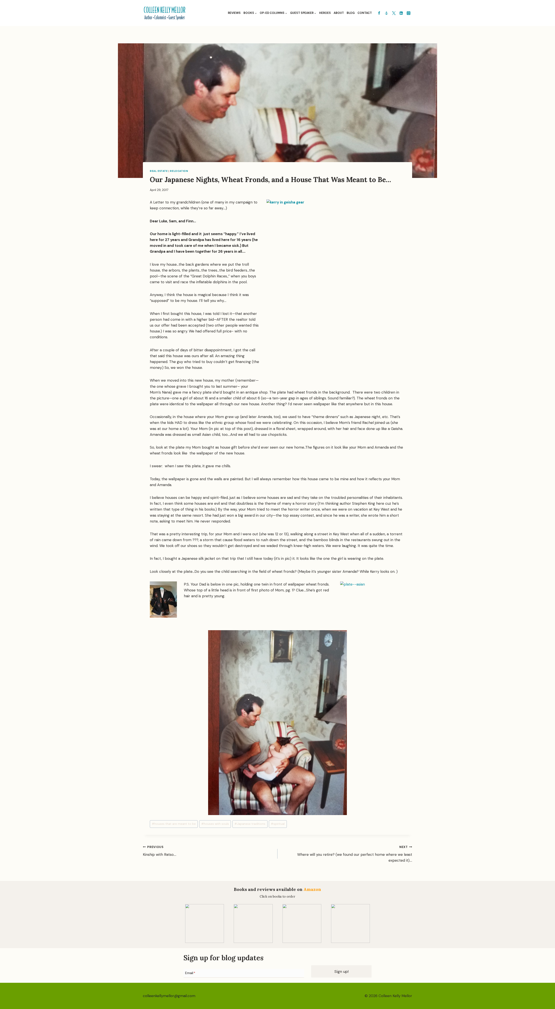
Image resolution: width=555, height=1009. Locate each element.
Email (190, 973)
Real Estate (159, 171)
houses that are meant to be (174, 824)
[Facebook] (379, 13)
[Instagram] (408, 13)
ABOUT (339, 13)
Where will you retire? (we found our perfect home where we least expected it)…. (354, 854)
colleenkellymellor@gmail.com (169, 995)
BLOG (351, 13)
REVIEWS (234, 13)
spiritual (278, 824)
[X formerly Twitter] (393, 13)
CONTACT (364, 13)
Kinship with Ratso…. (159, 851)
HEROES (325, 13)
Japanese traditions (249, 824)
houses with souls (215, 824)
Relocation (179, 171)
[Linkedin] (401, 13)
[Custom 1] (386, 13)
